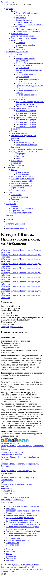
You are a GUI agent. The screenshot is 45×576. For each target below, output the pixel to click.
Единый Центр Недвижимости (25, 565)
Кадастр (9, 9)
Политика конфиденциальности (14, 569)
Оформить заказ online (25, 45)
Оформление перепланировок (29, 24)
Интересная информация (21, 213)
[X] (13, 440)
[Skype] (23, 440)
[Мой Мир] (9, 440)
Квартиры (20, 154)
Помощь (19, 47)
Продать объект (17, 54)
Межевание (21, 18)
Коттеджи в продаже (25, 142)
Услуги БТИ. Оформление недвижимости (27, 14)
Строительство (12, 167)
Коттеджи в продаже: (10, 443)
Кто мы (9, 192)
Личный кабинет (8, 2)
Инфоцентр (16, 163)
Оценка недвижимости (26, 83)
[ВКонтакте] (2, 440)
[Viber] (16, 440)
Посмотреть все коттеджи (12, 452)
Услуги (14, 11)
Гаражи (14, 131)
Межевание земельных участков (30, 29)
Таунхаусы (15, 147)
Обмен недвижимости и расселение (21, 536)
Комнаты (15, 138)
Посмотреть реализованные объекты (16, 484)
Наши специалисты (19, 197)
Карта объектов (17, 165)
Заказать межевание (19, 34)
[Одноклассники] (6, 440)
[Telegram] (27, 440)
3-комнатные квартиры (26, 115)
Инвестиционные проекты (22, 179)
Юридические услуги (25, 104)
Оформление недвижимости (28, 31)
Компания (10, 551)
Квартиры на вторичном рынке (24, 117)
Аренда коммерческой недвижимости (27, 149)
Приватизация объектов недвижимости (26, 75)
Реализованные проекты (26, 145)
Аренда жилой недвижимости (24, 151)
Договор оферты (36, 569)
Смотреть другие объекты (12, 327)
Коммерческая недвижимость (23, 136)
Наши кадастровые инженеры (24, 38)
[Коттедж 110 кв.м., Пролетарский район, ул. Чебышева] (22, 252)
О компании (16, 195)
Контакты (10, 215)
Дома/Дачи (15, 129)
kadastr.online (16, 40)
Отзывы (14, 201)
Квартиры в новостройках (22, 108)
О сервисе (20, 43)
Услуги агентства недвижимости (30, 102)
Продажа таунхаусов (15, 538)
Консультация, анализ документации (25, 59)
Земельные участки (19, 133)
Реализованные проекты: (11, 455)
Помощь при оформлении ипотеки (21, 533)
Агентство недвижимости (17, 52)
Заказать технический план (22, 36)
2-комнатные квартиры (26, 113)
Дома (18, 158)
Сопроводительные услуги (27, 106)
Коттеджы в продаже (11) (21, 181)
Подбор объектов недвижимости (30, 63)
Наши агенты (16, 160)
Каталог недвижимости (16, 224)
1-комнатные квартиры (26, 111)
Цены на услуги (18, 27)
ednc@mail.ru (6, 489)
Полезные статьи (18, 49)
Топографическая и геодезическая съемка (25, 21)
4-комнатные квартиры (26, 126)
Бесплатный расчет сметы (22, 176)
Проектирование (23, 174)
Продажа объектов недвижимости (24, 66)
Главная (9, 219)
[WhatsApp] (20, 440)
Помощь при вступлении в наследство (22, 527)
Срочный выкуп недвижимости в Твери (23, 531)
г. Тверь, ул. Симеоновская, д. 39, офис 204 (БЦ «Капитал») (15, 498)
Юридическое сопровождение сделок (22, 522)
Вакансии (15, 199)
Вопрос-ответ (12, 558)
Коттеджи (15, 140)
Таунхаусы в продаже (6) (21, 183)
